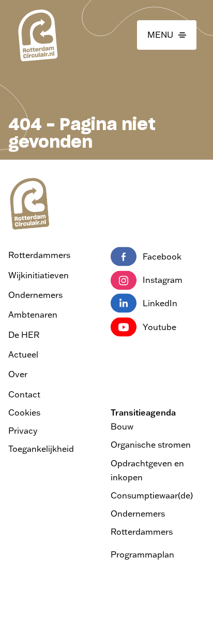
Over (17, 374)
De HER (23, 335)
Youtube (159, 327)
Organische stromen (151, 444)
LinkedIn (160, 303)
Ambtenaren (32, 314)
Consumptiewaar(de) (152, 495)
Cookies (24, 412)
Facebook (162, 256)
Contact (24, 394)
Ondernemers (35, 295)
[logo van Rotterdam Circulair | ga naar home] (37, 35)
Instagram (162, 280)
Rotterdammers (39, 255)
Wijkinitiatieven (38, 275)
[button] (166, 35)
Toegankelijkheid (41, 449)
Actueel (23, 354)
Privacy (22, 430)
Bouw (122, 426)
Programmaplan (142, 554)
